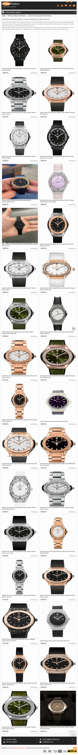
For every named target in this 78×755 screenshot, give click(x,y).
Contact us (47, 742)
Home (4, 16)
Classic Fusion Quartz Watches (39, 16)
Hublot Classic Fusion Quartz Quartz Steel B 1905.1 (54, 421)
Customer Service (50, 739)
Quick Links (11, 739)
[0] (66, 6)
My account (11, 742)
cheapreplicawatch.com (19, 748)
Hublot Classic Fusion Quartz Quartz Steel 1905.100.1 (55, 641)
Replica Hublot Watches (17, 16)
